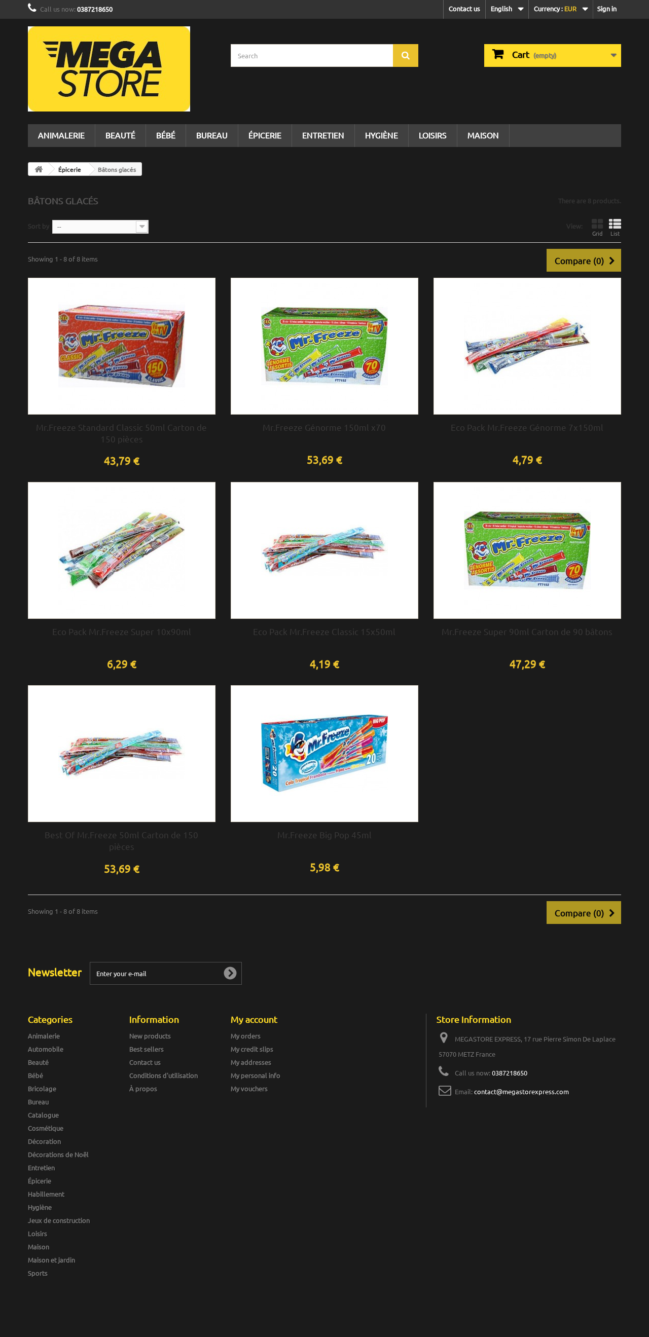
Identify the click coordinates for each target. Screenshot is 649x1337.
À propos (143, 1088)
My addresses (251, 1062)
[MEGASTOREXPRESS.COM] (121, 69)
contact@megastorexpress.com (521, 1091)
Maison (483, 135)
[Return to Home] (38, 169)
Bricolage (42, 1088)
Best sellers (146, 1049)
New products (150, 1035)
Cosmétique (45, 1128)
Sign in (607, 8)
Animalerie (61, 135)
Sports (38, 1273)
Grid (597, 233)
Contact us (464, 8)
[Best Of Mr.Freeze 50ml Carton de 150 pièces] (121, 753)
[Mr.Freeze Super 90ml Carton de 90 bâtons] (527, 550)
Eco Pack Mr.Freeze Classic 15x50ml (324, 631)
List (615, 233)
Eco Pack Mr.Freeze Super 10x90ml (121, 631)
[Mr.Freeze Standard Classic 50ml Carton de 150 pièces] (121, 346)
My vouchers (249, 1088)
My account (254, 1019)
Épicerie (264, 135)
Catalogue (43, 1114)
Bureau (212, 135)
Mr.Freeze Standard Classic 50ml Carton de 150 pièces (121, 433)
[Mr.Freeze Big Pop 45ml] (324, 753)
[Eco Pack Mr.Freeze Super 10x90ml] (121, 550)
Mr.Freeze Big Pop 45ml (324, 834)
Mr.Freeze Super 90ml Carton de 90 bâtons (527, 631)
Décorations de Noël (58, 1154)
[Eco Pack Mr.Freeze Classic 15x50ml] (324, 550)
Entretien (323, 135)
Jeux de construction (59, 1220)
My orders (246, 1035)
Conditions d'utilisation (163, 1075)
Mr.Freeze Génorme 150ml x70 (324, 427)
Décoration (44, 1141)
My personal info (255, 1075)
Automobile (45, 1049)
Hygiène (381, 135)
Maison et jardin (51, 1259)
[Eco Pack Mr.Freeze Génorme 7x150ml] (527, 346)
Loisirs (433, 135)
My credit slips (252, 1049)
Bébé (165, 135)
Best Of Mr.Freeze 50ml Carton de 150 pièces (121, 840)
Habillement (46, 1194)
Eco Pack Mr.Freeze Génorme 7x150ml (527, 427)
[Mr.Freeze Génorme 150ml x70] (324, 346)
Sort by (38, 225)
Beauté (120, 135)
